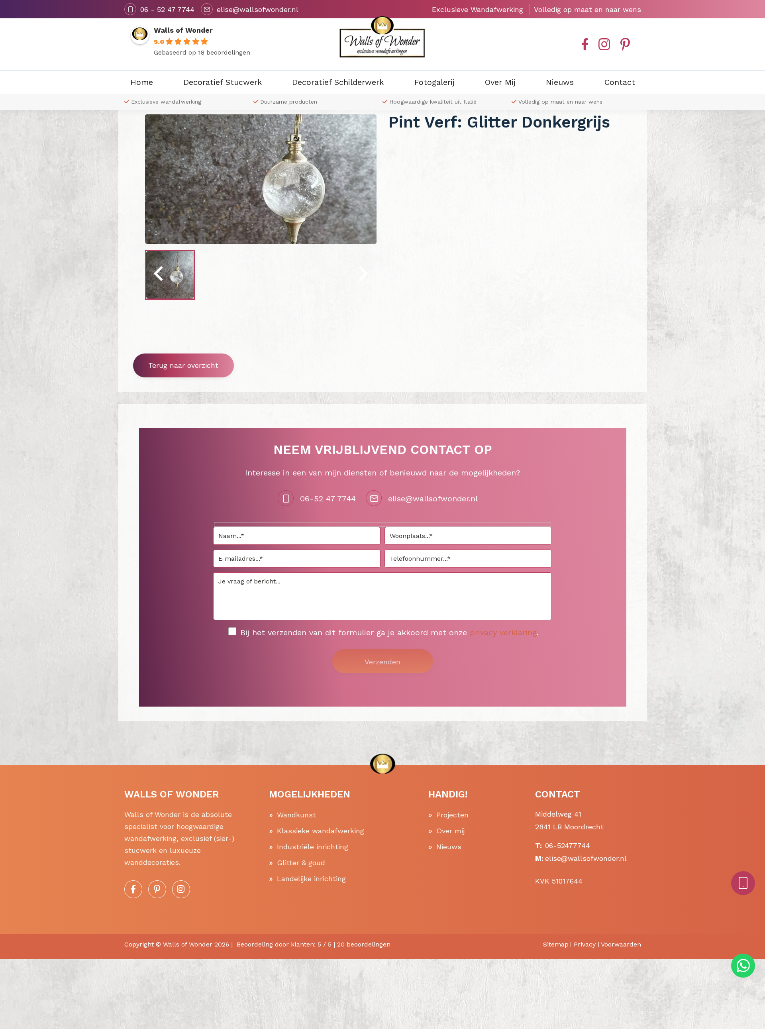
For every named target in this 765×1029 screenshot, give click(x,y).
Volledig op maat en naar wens (560, 101)
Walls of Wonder (183, 30)
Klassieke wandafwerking (320, 831)
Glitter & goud (301, 862)
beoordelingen (363, 944)
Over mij (450, 831)
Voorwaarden (621, 944)
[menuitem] (170, 275)
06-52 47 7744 (328, 498)
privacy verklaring (503, 632)
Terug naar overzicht (183, 365)
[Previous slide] (159, 274)
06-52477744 (567, 845)
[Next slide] (362, 274)
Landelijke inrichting (311, 878)
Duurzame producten (288, 101)
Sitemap (556, 944)
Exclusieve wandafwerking (166, 101)
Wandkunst (296, 815)
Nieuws (448, 846)
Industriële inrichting (312, 846)
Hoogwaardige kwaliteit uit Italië (433, 101)
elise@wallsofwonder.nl (433, 498)
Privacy (585, 944)
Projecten (452, 815)
